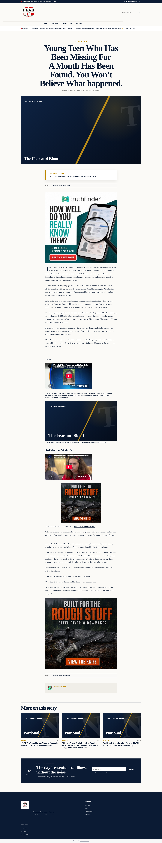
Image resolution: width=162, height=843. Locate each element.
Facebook (55, 185)
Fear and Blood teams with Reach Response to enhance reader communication (78, 28)
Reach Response (84, 841)
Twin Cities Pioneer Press (84, 526)
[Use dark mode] (140, 1)
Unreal (84, 41)
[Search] (139, 12)
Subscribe (131, 769)
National (78, 41)
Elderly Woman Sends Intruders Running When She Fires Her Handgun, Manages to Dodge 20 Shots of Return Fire (80, 745)
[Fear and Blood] (28, 12)
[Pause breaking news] (139, 28)
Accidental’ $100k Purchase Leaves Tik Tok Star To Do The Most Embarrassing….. (121, 744)
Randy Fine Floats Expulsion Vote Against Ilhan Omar (120, 28)
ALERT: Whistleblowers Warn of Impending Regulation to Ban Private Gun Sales (40, 744)
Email (60, 185)
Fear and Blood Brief (131, 1)
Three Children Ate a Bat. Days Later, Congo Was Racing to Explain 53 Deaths (30, 28)
